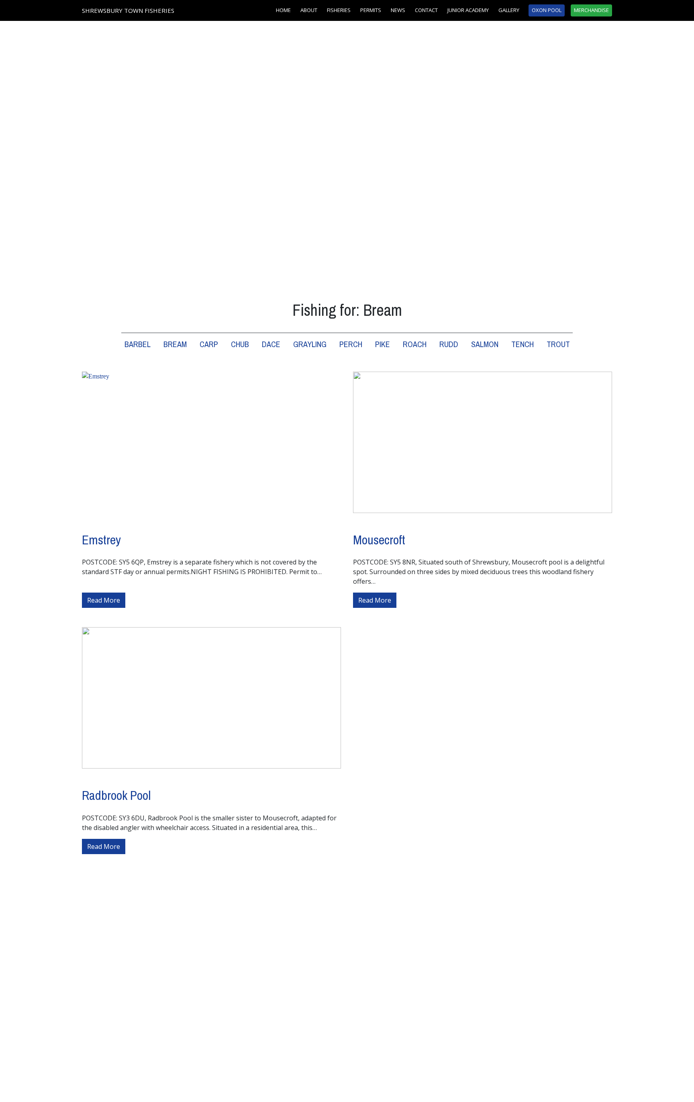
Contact (426, 10)
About (308, 10)
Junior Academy (468, 10)
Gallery (508, 10)
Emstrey (101, 539)
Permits (370, 10)
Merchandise (591, 10)
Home (283, 10)
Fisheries (339, 10)
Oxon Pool (546, 10)
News (398, 10)
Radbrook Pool (116, 795)
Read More (106, 600)
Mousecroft (379, 539)
